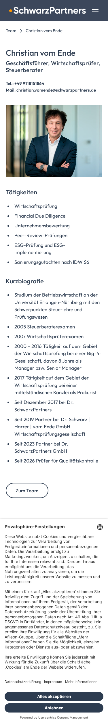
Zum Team (27, 490)
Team (11, 30)
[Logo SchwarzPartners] (47, 10)
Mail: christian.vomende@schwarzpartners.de (51, 90)
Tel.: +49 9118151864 (25, 83)
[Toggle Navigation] (95, 11)
